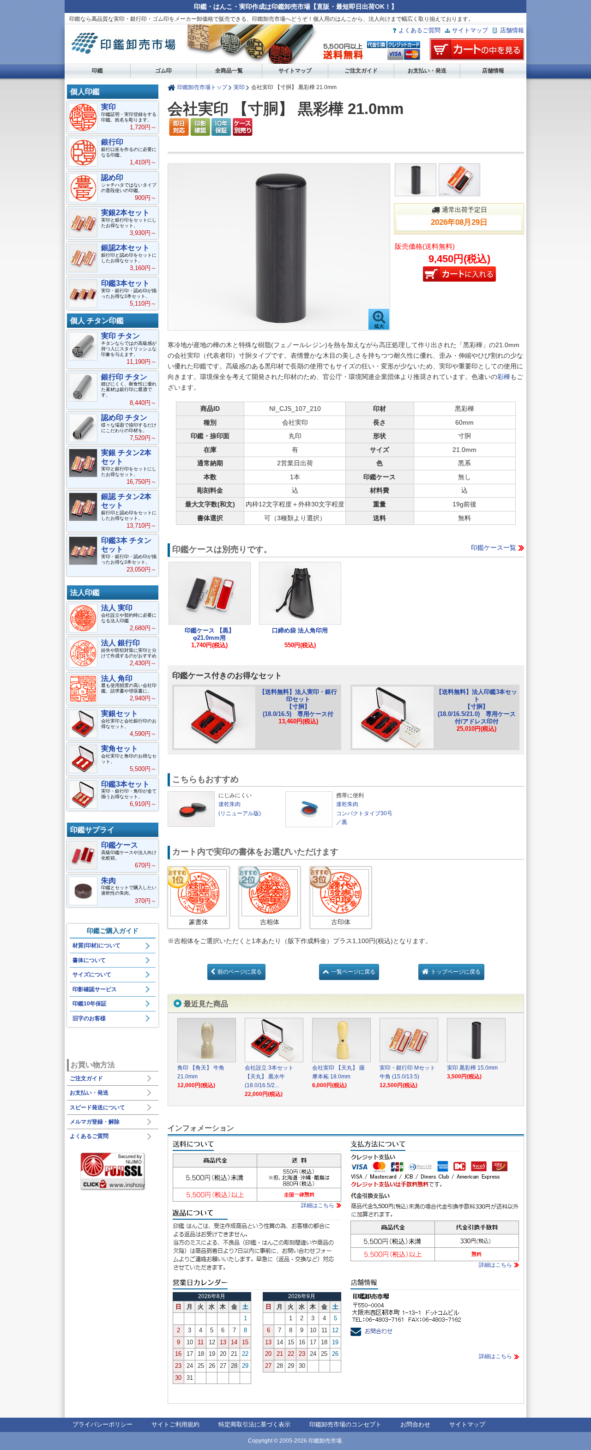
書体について (89, 960)
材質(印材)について (96, 945)
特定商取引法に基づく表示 (254, 1424)
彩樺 (503, 376)
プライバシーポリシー (102, 1424)
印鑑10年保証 (89, 1003)
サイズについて (91, 974)
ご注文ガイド (361, 70)
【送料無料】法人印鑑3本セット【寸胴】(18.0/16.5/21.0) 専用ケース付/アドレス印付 (476, 706)
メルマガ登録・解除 (95, 1122)
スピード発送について (97, 1107)
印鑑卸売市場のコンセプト (345, 1424)
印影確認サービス (94, 989)
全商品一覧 (229, 70)
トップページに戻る (456, 972)
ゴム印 (163, 70)
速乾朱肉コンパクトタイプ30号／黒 (364, 813)
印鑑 (97, 70)
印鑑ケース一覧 (493, 547)
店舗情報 (512, 30)
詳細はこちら (317, 1205)
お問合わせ (415, 1424)
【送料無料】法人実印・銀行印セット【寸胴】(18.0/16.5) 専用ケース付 (298, 702)
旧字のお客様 (89, 1018)
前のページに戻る (239, 972)
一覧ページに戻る (353, 972)
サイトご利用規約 (175, 1424)
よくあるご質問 (419, 30)
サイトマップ (470, 30)
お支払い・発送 (427, 70)
